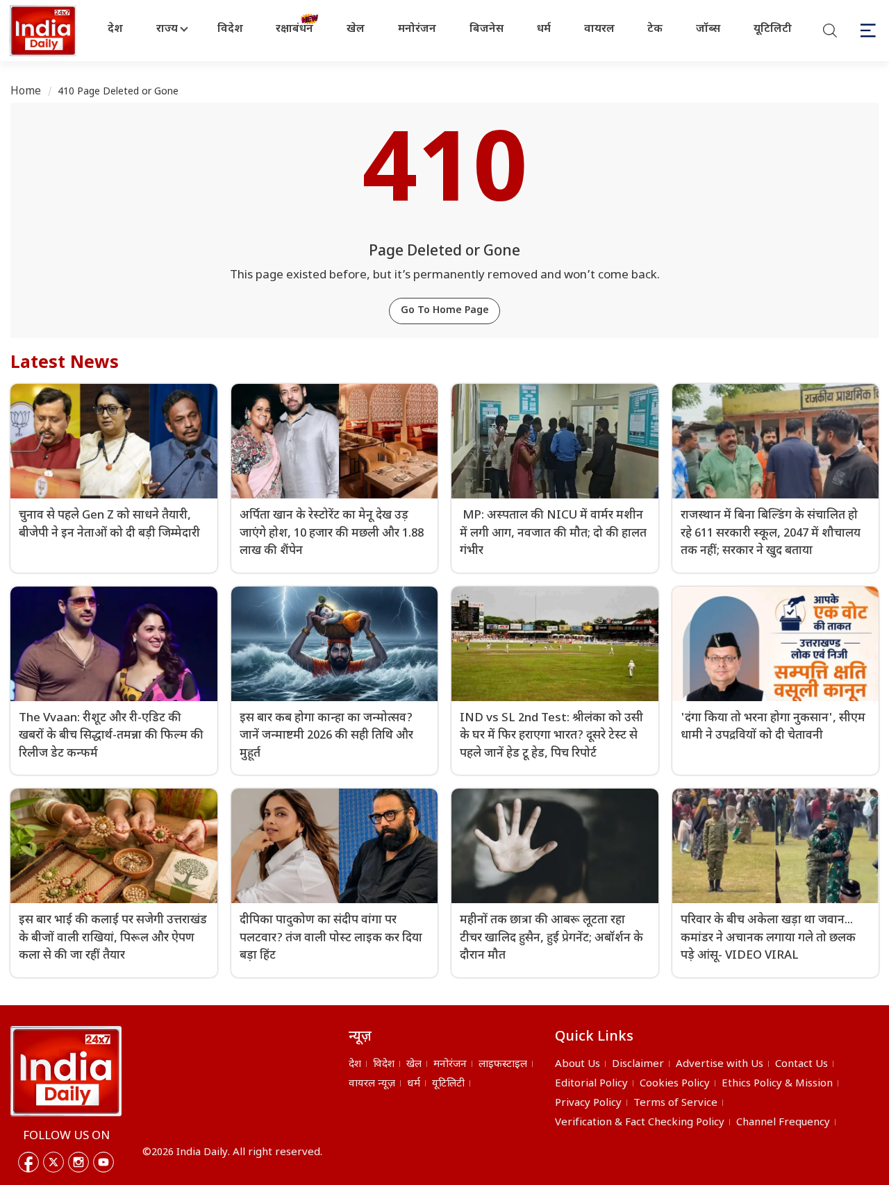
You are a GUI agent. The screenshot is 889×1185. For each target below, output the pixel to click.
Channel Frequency (783, 1122)
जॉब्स (708, 29)
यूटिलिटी (773, 29)
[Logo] (66, 1071)
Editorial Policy (591, 1084)
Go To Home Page (445, 310)
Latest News (64, 364)
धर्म (544, 29)
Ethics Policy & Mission (777, 1084)
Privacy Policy (588, 1103)
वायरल (599, 29)
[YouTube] (103, 1162)
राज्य (167, 29)
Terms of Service (675, 1103)
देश (115, 29)
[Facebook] (28, 1162)
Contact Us (801, 1064)
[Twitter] (53, 1162)
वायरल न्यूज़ (372, 1084)
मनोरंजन (417, 29)
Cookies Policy (675, 1084)
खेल (356, 29)
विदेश (230, 29)
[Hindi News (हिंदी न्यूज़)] (44, 30)
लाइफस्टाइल (503, 1064)
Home (26, 92)
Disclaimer (638, 1064)
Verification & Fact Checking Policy (639, 1122)
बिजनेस (487, 29)
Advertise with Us (719, 1064)
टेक (655, 29)
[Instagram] (78, 1162)
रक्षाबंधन (294, 29)
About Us (577, 1064)
